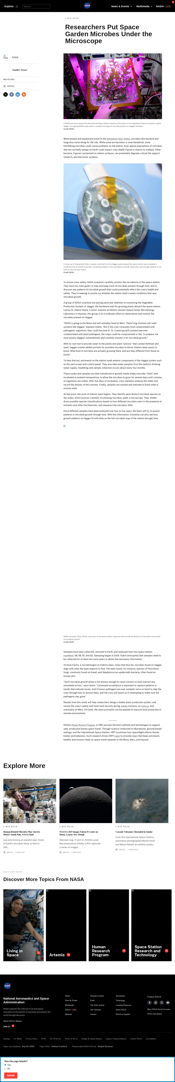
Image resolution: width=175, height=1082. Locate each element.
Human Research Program (83, 725)
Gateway (145, 706)
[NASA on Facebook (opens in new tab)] (149, 1002)
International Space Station (118, 139)
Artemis (124, 706)
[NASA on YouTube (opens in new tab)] (168, 1002)
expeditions (68, 655)
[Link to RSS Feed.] (24, 94)
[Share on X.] (5, 94)
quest (117, 736)
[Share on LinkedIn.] (17, 94)
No (8, 1068)
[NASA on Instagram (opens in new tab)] (155, 1002)
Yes (9, 1065)
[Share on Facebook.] (11, 94)
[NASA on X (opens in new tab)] (162, 1002)
